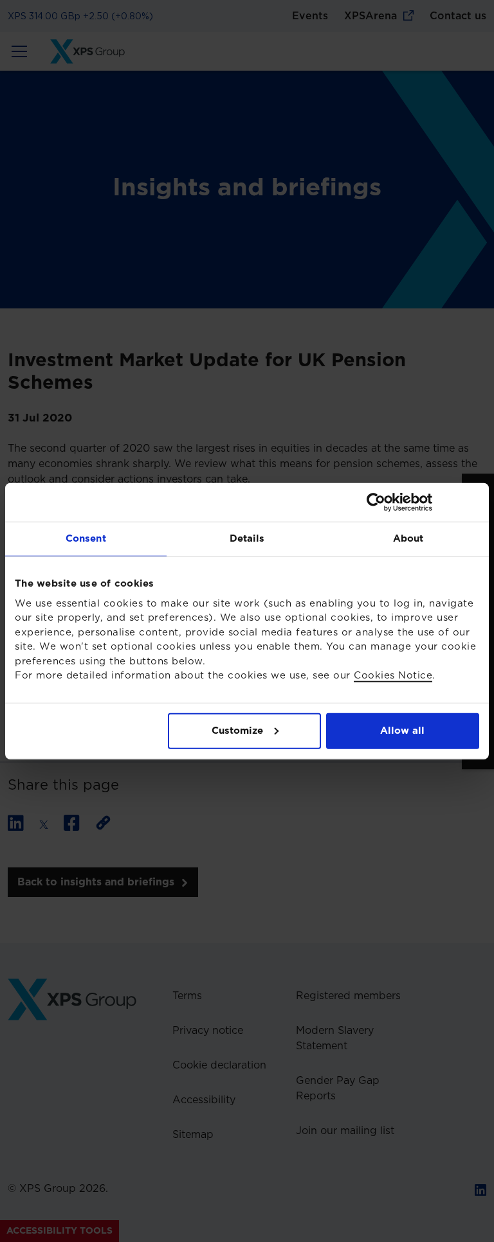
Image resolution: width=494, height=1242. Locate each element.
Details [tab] (247, 538)
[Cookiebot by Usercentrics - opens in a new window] (423, 501)
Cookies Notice (393, 675)
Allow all (402, 730)
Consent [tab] (86, 538)
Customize (237, 730)
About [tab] (408, 538)
